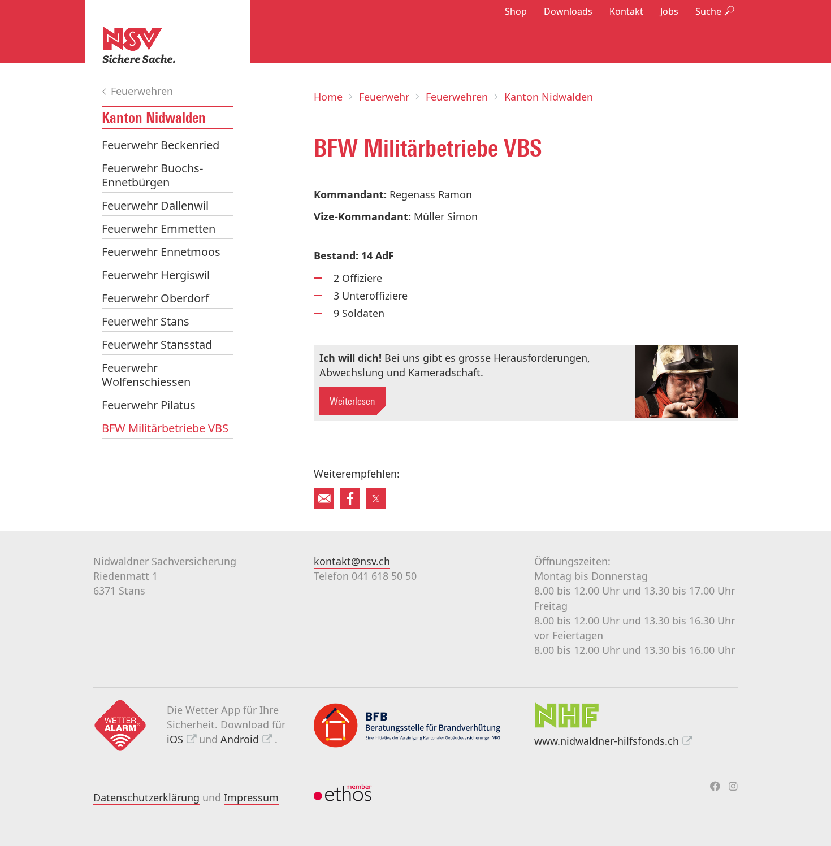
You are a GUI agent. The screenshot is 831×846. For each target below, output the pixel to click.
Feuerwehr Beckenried (160, 145)
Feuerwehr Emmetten (158, 228)
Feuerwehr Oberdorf (155, 298)
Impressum (251, 797)
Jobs (669, 11)
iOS (175, 739)
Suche (708, 11)
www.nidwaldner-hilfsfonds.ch (606, 741)
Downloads (568, 11)
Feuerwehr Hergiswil (156, 275)
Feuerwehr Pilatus (149, 405)
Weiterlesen (352, 401)
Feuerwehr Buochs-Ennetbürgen (152, 175)
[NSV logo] (167, 44)
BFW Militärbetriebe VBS (165, 428)
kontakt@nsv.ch (352, 561)
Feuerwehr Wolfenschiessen (146, 374)
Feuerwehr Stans (145, 321)
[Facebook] (715, 786)
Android (239, 739)
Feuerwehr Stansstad (157, 344)
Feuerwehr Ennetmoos (161, 251)
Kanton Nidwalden (154, 118)
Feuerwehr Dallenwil (155, 205)
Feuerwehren (140, 91)
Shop (516, 11)
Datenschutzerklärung (146, 797)
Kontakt (626, 11)
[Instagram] (733, 786)
